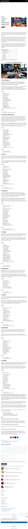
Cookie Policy (3, 501)
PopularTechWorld (5, 1)
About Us (2, 494)
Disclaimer (2, 502)
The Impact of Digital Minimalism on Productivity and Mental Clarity (14, 472)
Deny (14, 524)
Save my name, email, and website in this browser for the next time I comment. (13, 461)
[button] (23, 1)
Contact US (2, 495)
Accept (14, 522)
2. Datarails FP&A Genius (6, 52)
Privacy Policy (3, 500)
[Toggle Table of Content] (16, 49)
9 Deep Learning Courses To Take (6, 509)
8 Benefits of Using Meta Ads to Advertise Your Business (12, 479)
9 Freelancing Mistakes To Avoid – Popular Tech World (10, 441)
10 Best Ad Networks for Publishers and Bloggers (8, 508)
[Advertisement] (14, 8)
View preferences (14, 526)
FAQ (2, 60)
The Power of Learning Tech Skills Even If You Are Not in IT (12, 468)
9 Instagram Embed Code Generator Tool (10, 483)
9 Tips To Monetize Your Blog (6, 442)
